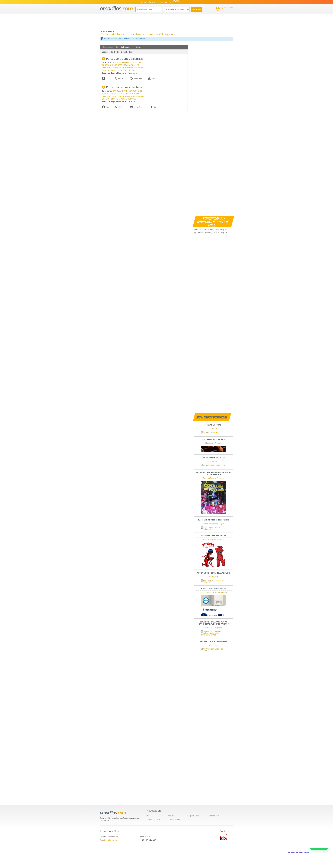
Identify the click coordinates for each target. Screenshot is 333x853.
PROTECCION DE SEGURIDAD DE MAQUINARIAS (123, 67)
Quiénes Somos (153, 819)
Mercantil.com (213, 815)
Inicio (148, 815)
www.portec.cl (138, 78)
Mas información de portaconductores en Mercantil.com (124, 38)
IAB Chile (223, 837)
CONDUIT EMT (108, 70)
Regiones (139, 47)
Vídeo (153, 78)
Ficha (107, 78)
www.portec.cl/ (138, 107)
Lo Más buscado (174, 819)
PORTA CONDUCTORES (126, 70)
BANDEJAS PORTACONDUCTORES (127, 62)
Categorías (125, 47)
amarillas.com (116, 8)
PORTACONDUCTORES (112, 65)
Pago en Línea (193, 815)
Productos (171, 815)
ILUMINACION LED (131, 65)
